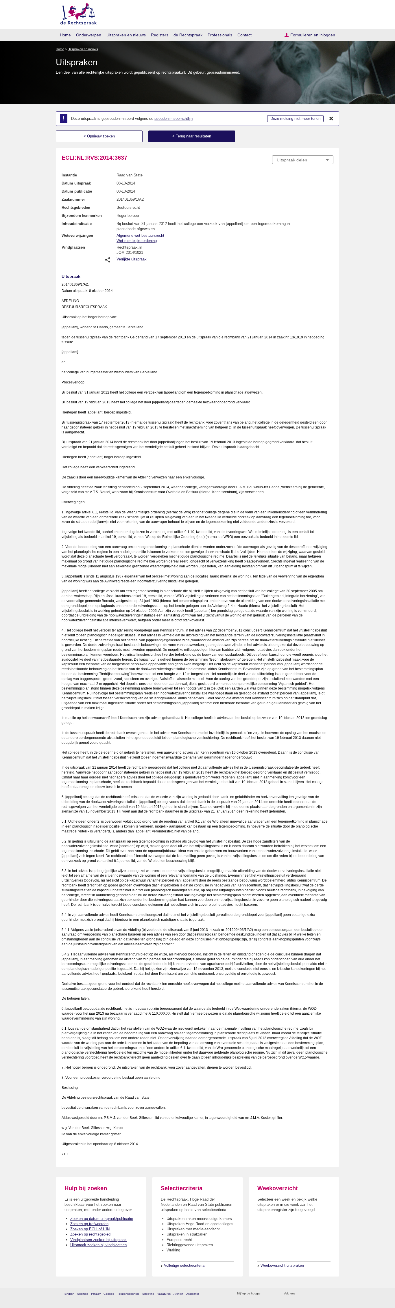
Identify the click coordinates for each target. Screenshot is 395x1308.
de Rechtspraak (187, 35)
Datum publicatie (77, 191)
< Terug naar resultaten (191, 136)
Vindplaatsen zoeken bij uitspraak (98, 1240)
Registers (159, 35)
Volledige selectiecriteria (184, 1265)
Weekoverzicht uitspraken (282, 1265)
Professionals (220, 35)
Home (65, 35)
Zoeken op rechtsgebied (90, 1234)
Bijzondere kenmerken (82, 215)
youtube (330, 1294)
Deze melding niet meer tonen (295, 118)
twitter (300, 1294)
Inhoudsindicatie (77, 223)
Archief (178, 1293)
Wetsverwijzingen (77, 235)
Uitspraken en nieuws (126, 35)
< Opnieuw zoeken (99, 136)
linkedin (323, 1294)
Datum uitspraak (76, 183)
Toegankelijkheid (128, 1293)
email (273, 1294)
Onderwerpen (88, 35)
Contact (244, 35)
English (69, 1293)
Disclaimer (192, 1293)
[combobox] (303, 159)
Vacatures (164, 1293)
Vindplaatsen (73, 247)
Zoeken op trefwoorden (89, 1224)
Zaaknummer (73, 199)
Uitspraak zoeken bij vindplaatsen (98, 1245)
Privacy (96, 1293)
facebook (308, 1294)
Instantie (69, 175)
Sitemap (82, 1293)
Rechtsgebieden (76, 207)
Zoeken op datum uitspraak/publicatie (101, 1218)
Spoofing (148, 1293)
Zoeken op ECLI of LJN (90, 1229)
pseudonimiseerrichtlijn (173, 118)
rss (266, 1294)
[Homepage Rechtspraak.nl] (76, 13)
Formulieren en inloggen (312, 35)
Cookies (109, 1293)
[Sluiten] (331, 118)
